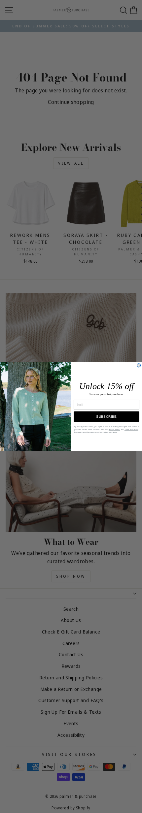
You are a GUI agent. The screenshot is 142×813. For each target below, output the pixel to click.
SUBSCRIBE (106, 417)
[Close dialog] (139, 365)
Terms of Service (131, 430)
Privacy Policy (114, 430)
